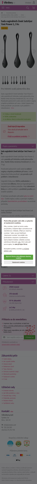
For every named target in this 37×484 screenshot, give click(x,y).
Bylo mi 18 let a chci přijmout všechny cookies (18, 257)
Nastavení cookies (18, 262)
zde (19, 242)
